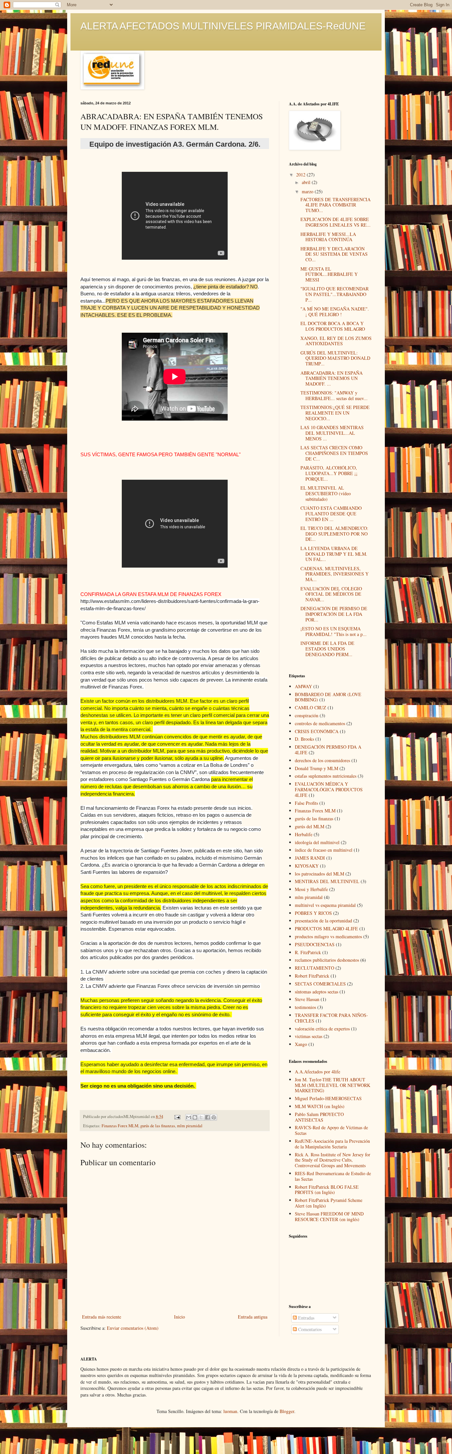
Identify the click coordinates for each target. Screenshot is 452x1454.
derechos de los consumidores (322, 760)
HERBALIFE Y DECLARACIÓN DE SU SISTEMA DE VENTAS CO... (334, 254)
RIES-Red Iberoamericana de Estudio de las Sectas (333, 1176)
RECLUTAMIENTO (314, 968)
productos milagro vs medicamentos (328, 936)
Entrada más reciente (101, 1317)
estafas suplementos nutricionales (325, 776)
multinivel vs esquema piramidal (325, 905)
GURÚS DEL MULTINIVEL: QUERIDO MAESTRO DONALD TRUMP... (335, 358)
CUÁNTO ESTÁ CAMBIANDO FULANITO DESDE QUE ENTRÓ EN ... (331, 513)
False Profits (306, 803)
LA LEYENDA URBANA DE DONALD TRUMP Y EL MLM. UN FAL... (333, 554)
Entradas (305, 1318)
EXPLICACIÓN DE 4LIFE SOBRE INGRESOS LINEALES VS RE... (335, 222)
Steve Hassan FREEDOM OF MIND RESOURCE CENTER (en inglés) (329, 1216)
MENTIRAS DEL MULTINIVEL (327, 881)
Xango (301, 1044)
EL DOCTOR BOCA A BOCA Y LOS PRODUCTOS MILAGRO (332, 326)
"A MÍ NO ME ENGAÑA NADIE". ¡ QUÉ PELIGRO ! (334, 311)
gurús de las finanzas (157, 1126)
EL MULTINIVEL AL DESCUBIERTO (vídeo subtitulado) (325, 493)
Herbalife (303, 834)
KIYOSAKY (307, 866)
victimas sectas (308, 1036)
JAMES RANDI (310, 858)
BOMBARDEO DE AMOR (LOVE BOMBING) (328, 697)
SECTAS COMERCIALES (320, 984)
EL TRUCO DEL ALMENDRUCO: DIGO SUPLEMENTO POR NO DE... (334, 533)
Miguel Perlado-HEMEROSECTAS (328, 1098)
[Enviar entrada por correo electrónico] (176, 1116)
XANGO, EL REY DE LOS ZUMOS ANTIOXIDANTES (336, 341)
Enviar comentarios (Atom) (132, 1328)
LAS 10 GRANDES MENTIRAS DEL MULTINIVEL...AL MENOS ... (332, 433)
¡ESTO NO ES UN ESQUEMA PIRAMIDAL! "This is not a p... (333, 631)
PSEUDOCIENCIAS (315, 944)
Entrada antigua (252, 1317)
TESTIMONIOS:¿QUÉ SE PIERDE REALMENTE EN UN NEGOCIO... (335, 413)
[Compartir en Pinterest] (213, 1117)
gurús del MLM (309, 826)
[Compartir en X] (201, 1117)
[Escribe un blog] (195, 1117)
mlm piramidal (190, 1126)
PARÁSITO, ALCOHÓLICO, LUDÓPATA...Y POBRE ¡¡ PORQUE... (329, 473)
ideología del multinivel (317, 842)
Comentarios (309, 1329)
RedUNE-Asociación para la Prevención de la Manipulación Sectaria (332, 1144)
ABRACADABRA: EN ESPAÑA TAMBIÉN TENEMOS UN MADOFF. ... (331, 378)
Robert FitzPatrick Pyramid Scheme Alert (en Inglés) (328, 1203)
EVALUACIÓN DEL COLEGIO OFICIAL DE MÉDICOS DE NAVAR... (331, 594)
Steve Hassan (307, 999)
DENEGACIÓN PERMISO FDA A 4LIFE (328, 750)
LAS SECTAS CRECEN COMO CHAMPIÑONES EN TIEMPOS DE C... (334, 453)
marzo (308, 191)
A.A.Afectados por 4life (317, 1071)
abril (307, 182)
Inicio (179, 1317)
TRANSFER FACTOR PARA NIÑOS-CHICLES (331, 1018)
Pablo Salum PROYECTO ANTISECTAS (319, 1117)
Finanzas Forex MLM (120, 1126)
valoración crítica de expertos (322, 1028)
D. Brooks (304, 739)
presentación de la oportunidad (323, 920)
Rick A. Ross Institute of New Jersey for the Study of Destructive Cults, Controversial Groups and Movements (332, 1160)
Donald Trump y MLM (316, 768)
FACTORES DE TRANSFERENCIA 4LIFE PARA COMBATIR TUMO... (335, 205)
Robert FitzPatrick (312, 976)
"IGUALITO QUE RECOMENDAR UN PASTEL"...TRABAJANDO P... (334, 294)
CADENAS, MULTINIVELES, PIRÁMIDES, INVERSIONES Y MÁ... (334, 574)
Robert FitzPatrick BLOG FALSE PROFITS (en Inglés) (327, 1190)
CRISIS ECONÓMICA (317, 731)
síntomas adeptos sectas (316, 991)
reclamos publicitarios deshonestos (327, 960)
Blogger (287, 1411)
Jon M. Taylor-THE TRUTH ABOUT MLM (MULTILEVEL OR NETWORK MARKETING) (332, 1085)
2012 (301, 174)
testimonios (305, 1007)
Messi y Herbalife (311, 889)
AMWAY (303, 686)
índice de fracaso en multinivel (323, 850)
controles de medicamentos (320, 723)
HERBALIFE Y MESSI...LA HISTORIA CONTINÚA (328, 237)
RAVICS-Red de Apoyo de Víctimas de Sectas (331, 1130)
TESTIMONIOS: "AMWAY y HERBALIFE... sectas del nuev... (334, 395)
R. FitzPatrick (308, 952)
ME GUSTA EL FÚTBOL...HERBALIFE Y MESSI (329, 274)
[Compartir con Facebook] (207, 1117)
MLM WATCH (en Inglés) (319, 1106)
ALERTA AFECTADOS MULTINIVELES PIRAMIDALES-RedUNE (223, 25)
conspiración (306, 715)
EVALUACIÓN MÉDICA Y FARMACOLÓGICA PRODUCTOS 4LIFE (329, 789)
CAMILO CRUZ (310, 707)
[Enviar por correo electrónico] (188, 1117)
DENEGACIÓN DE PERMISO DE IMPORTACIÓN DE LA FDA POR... (333, 614)
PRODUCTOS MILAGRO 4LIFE (326, 928)
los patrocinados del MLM (319, 874)
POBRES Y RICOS (313, 913)
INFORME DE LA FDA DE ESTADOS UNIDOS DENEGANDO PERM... (327, 648)
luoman (230, 1411)
